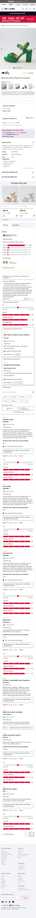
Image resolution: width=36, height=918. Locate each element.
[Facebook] (3, 902)
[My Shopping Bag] (34, 9)
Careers (20, 852)
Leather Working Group (24, 854)
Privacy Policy (15, 909)
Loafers (3, 884)
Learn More (21, 867)
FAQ (2, 862)
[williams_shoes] (13, 902)
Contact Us (21, 850)
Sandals (3, 876)
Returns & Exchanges (6, 854)
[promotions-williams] (18, 22)
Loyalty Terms (21, 869)
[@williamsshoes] (9, 902)
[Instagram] (6, 902)
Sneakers (3, 881)
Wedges (3, 882)
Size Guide (4, 855)
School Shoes (21, 888)
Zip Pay (3, 860)
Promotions (4, 857)
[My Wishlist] (30, 9)
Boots (2, 887)
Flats (2, 877)
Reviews (5, 225)
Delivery (3, 850)
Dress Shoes (21, 881)
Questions (16, 225)
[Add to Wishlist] (16, 215)
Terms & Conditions (6, 909)
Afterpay (3, 859)
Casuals (20, 877)
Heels (2, 879)
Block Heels (4, 886)
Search (25, 897)
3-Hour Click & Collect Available (18, 13)
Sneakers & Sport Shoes (24, 890)
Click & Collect (5, 852)
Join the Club (21, 865)
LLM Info (3, 864)
